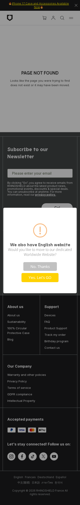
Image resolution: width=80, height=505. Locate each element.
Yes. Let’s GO (40, 277)
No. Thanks (40, 266)
